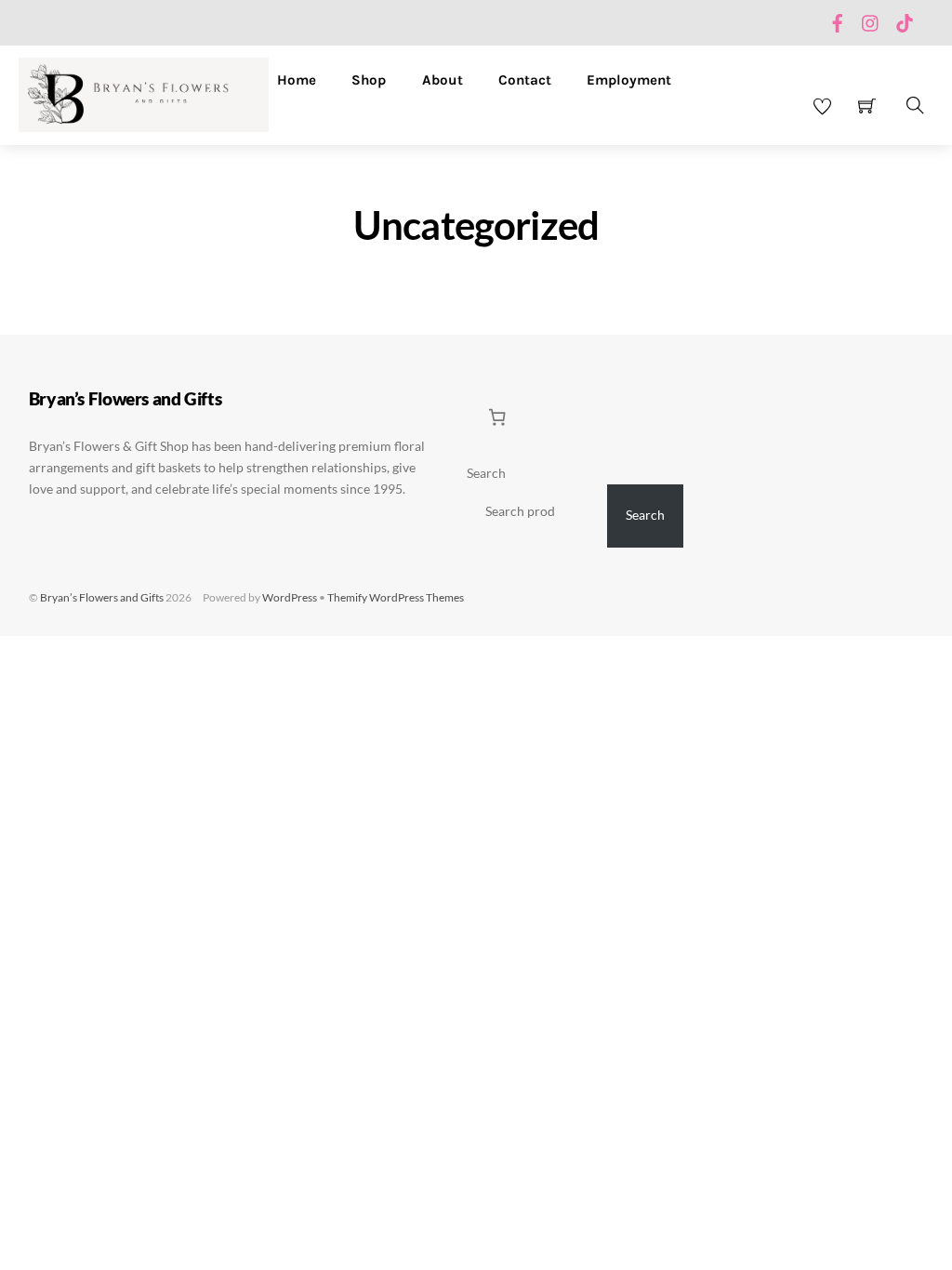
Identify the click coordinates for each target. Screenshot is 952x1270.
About (442, 80)
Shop (368, 80)
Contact (524, 80)
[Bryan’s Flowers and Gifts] (143, 92)
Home (296, 80)
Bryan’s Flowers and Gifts (102, 597)
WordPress (289, 597)
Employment (629, 80)
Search (486, 473)
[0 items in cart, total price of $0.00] (497, 417)
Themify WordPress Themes (395, 597)
